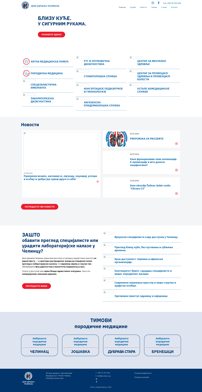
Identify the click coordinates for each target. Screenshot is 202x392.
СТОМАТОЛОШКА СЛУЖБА (100, 76)
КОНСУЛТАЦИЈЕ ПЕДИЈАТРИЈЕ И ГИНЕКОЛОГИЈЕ (103, 90)
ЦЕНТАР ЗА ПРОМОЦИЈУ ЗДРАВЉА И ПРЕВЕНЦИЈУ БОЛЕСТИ (153, 76)
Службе (133, 7)
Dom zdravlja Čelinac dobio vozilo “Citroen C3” (150, 187)
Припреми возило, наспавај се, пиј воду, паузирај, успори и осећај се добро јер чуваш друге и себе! (60, 177)
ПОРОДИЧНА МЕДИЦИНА (47, 73)
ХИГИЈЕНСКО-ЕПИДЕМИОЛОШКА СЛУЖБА (102, 104)
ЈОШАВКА (80, 351)
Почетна (122, 7)
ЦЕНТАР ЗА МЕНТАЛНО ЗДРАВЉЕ (151, 62)
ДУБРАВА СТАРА (121, 351)
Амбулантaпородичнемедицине (81, 341)
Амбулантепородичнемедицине (40, 341)
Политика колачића (141, 377)
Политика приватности (142, 373)
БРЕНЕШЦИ (163, 351)
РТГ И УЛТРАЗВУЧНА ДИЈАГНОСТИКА (97, 62)
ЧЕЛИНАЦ (39, 351)
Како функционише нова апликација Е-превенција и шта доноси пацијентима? (153, 162)
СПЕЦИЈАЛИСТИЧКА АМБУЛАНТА (43, 86)
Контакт (174, 7)
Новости (143, 7)
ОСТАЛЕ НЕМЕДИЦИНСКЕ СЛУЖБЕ (153, 90)
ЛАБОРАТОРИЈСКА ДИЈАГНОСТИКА (42, 100)
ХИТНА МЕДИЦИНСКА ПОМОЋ (50, 61)
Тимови (154, 7)
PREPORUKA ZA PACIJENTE (147, 138)
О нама (164, 7)
